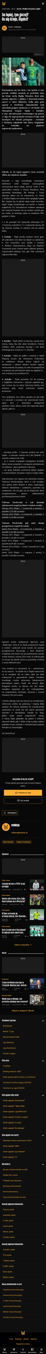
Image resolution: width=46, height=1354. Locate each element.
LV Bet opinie (8, 1220)
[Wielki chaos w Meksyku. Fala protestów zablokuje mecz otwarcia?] (23, 1000)
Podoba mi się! (25, 793)
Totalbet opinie (9, 1261)
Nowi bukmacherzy (10, 1191)
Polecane (5, 979)
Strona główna (6, 9)
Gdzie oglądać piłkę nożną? (10, 1095)
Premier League (9, 1053)
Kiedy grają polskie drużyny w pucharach (19, 1077)
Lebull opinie (8, 1226)
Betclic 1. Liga (8, 1031)
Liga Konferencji (9, 1048)
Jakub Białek (6, 1004)
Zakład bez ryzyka (10, 1175)
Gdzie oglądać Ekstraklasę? (14, 1100)
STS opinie (7, 1255)
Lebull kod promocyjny (12, 1306)
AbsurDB (4, 904)
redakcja (17, 27)
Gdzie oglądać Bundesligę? (13, 1128)
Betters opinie (8, 1277)
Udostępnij (12, 813)
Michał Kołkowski (5, 989)
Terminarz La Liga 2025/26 (14, 1088)
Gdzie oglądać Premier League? (15, 1117)
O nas (11, 1339)
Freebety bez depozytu (12, 1180)
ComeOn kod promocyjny (13, 1317)
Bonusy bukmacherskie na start (15, 1169)
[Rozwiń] (42, 1020)
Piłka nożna (6, 880)
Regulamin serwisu (23, 1344)
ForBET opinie (8, 1266)
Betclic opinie (8, 1232)
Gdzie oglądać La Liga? (12, 1122)
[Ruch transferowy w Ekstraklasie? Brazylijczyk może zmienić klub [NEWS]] (23, 932)
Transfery (6, 1066)
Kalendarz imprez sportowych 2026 (17, 1140)
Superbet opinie (9, 1215)
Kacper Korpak (6, 889)
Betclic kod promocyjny (12, 1312)
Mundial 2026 (6, 995)
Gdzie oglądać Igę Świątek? (14, 1151)
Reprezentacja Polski (11, 1037)
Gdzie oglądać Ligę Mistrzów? (15, 1111)
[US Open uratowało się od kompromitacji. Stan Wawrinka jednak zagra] (23, 915)
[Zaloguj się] (43, 3)
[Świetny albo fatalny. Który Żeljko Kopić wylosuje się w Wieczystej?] (23, 899)
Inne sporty (6, 910)
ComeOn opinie (9, 1249)
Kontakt (26, 1339)
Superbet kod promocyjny (13, 1290)
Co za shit (25, 800)
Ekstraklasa (6, 895)
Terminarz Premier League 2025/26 (17, 1082)
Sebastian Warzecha (5, 920)
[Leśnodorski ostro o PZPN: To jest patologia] (23, 884)
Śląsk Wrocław (8, 842)
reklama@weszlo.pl (19, 833)
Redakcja (18, 1339)
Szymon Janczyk (4, 936)
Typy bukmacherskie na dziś (14, 1197)
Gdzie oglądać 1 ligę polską (13, 1106)
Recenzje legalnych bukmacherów (12, 1204)
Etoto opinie (7, 1272)
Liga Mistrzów (8, 1042)
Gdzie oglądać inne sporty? (10, 1135)
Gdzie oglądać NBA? (11, 1146)
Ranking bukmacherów (12, 1186)
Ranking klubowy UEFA (12, 1071)
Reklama (34, 1339)
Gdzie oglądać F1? (10, 1157)
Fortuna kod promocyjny (12, 1295)
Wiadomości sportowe (9, 1020)
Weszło (13, 9)
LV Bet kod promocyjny (12, 1301)
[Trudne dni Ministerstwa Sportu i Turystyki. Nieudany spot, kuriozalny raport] (23, 984)
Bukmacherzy (6, 1164)
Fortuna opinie (8, 1209)
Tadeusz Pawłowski (24, 842)
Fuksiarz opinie (9, 1237)
